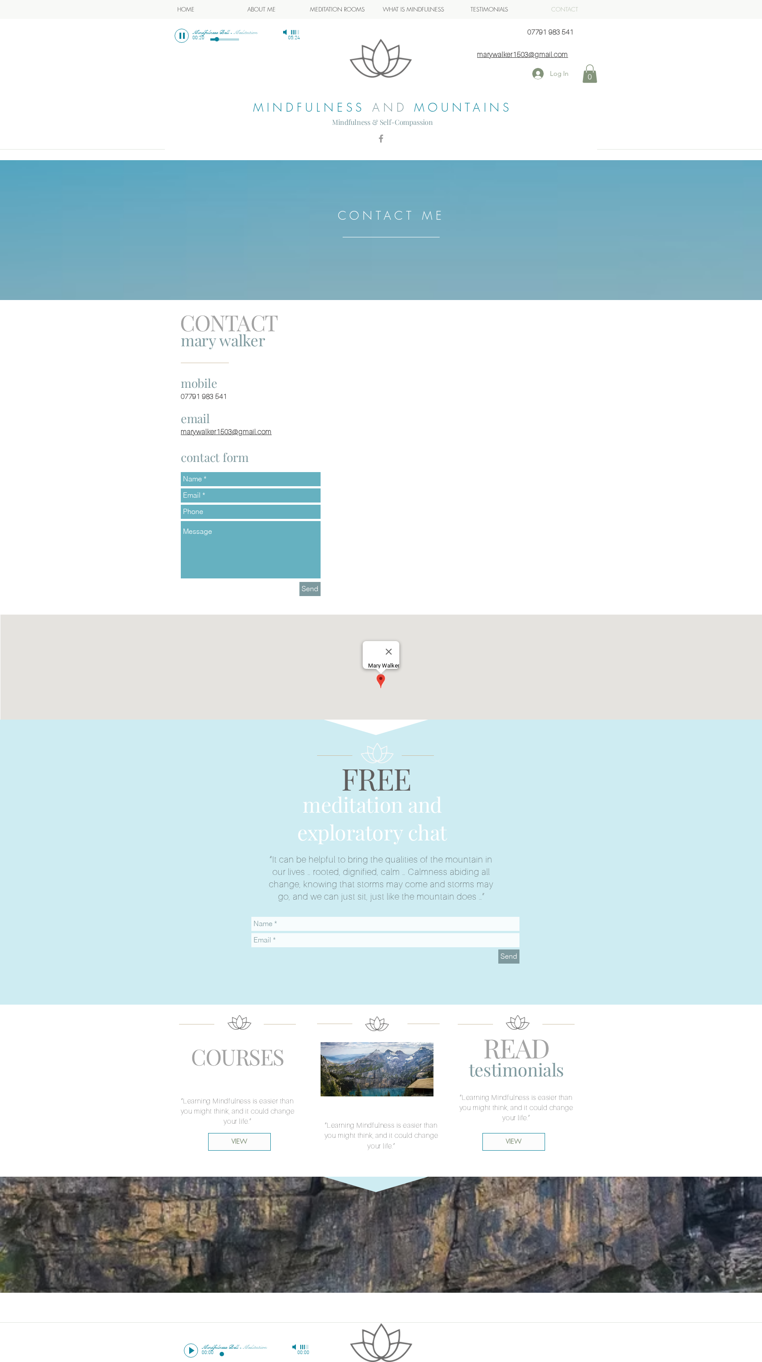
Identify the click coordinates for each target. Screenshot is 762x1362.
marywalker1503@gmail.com (522, 54)
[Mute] (285, 32)
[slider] (295, 32)
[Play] (181, 35)
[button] (590, 73)
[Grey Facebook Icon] (381, 138)
